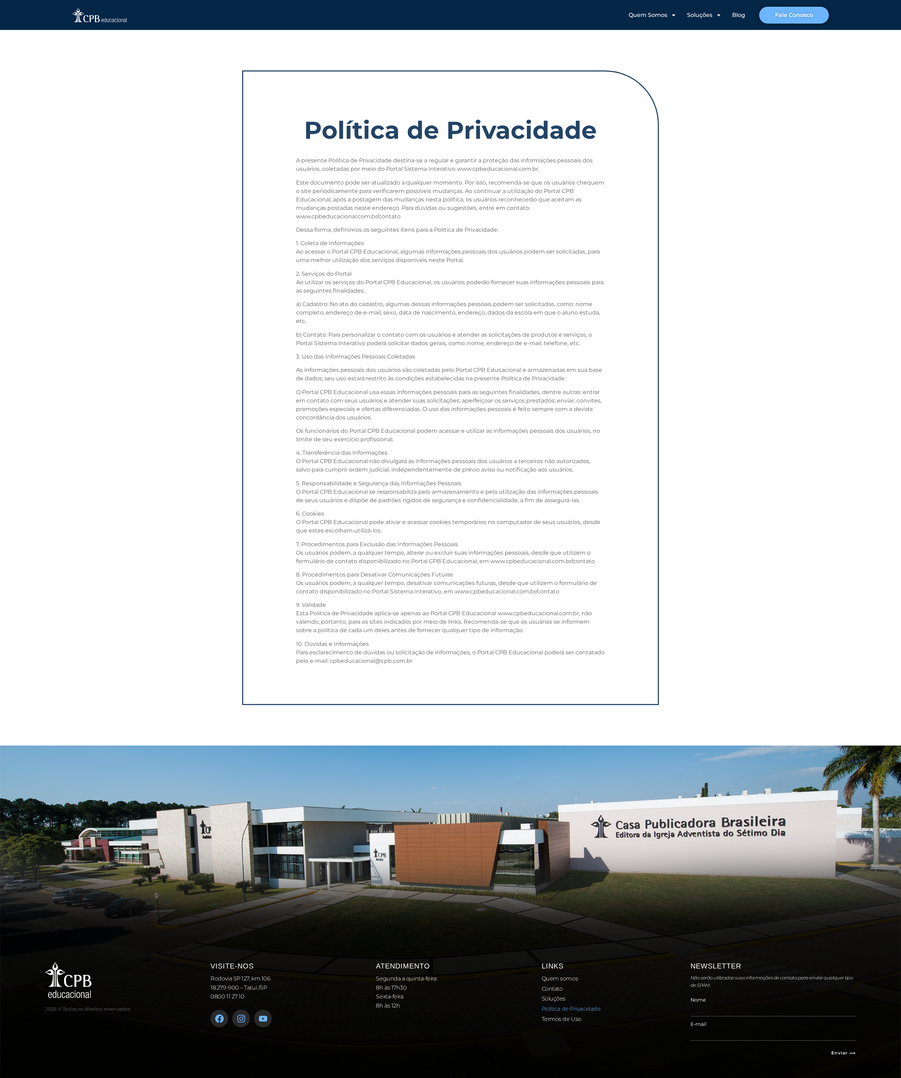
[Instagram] (241, 1018)
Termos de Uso (561, 1019)
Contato (552, 988)
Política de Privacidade (571, 1008)
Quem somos (560, 978)
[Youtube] (263, 1018)
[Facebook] (219, 1018)
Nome (698, 999)
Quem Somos (648, 15)
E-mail (698, 1024)
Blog (738, 15)
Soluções (699, 15)
